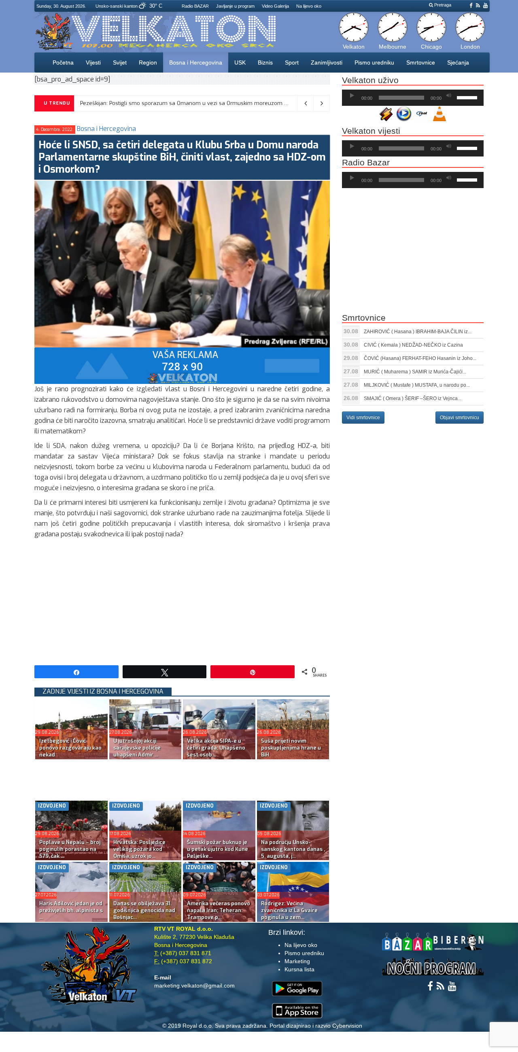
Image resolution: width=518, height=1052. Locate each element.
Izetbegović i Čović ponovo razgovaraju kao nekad (70, 747)
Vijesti (93, 62)
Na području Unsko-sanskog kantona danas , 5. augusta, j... (293, 849)
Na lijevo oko (308, 6)
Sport (292, 62)
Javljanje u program (235, 6)
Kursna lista (299, 969)
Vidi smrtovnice (363, 417)
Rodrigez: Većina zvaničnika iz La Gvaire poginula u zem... (289, 910)
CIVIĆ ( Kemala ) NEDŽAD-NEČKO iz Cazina (413, 345)
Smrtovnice (420, 62)
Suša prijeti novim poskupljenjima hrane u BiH (291, 747)
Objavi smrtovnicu (459, 417)
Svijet (120, 62)
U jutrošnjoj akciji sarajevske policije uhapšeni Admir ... (137, 747)
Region (148, 62)
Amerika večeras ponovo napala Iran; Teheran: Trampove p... (218, 910)
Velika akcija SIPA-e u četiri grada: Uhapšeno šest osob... (216, 747)
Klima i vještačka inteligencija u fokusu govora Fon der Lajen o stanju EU (163, 103)
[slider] (468, 97)
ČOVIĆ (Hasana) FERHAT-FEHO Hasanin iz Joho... (420, 358)
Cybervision (347, 1025)
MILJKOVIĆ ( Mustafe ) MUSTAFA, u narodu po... (417, 385)
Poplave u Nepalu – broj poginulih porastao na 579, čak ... (69, 849)
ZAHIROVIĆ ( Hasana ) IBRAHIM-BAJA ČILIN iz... (417, 331)
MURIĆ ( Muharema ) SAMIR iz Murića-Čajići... (415, 372)
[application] (413, 98)
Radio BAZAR (195, 6)
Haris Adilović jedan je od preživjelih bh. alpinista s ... (71, 910)
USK (240, 62)
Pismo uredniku (374, 62)
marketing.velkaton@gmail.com (194, 985)
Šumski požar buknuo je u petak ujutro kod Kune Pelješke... (217, 849)
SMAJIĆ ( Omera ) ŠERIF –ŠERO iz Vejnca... (412, 398)
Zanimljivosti (326, 62)
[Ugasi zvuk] (449, 96)
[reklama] (182, 365)
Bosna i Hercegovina (195, 62)
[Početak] (352, 96)
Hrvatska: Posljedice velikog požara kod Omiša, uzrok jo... (139, 849)
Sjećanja (458, 62)
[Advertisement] (182, 600)
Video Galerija (275, 6)
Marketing (297, 961)
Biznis (265, 62)
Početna (63, 62)
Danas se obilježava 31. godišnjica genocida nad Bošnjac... (144, 910)
